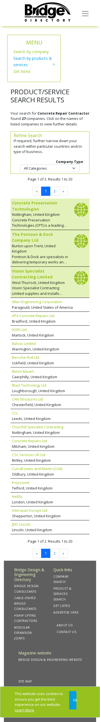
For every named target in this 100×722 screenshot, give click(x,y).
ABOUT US (64, 625)
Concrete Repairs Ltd (29, 440)
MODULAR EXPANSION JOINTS (23, 632)
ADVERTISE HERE (66, 612)
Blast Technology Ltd (29, 385)
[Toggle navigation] (85, 13)
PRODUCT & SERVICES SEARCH (62, 594)
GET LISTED (61, 606)
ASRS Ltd (19, 329)
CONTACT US (66, 632)
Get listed (21, 71)
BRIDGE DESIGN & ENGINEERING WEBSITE (50, 660)
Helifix (17, 496)
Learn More (24, 710)
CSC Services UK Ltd (28, 454)
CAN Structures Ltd (27, 399)
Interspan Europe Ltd (29, 510)
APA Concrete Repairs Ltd (33, 315)
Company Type (69, 161)
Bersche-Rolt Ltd (25, 357)
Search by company (31, 51)
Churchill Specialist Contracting (37, 426)
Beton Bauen (23, 371)
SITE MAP (25, 681)
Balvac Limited (24, 343)
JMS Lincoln (21, 524)
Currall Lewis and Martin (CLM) (37, 468)
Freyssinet (20, 482)
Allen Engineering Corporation (37, 301)
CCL (15, 413)
